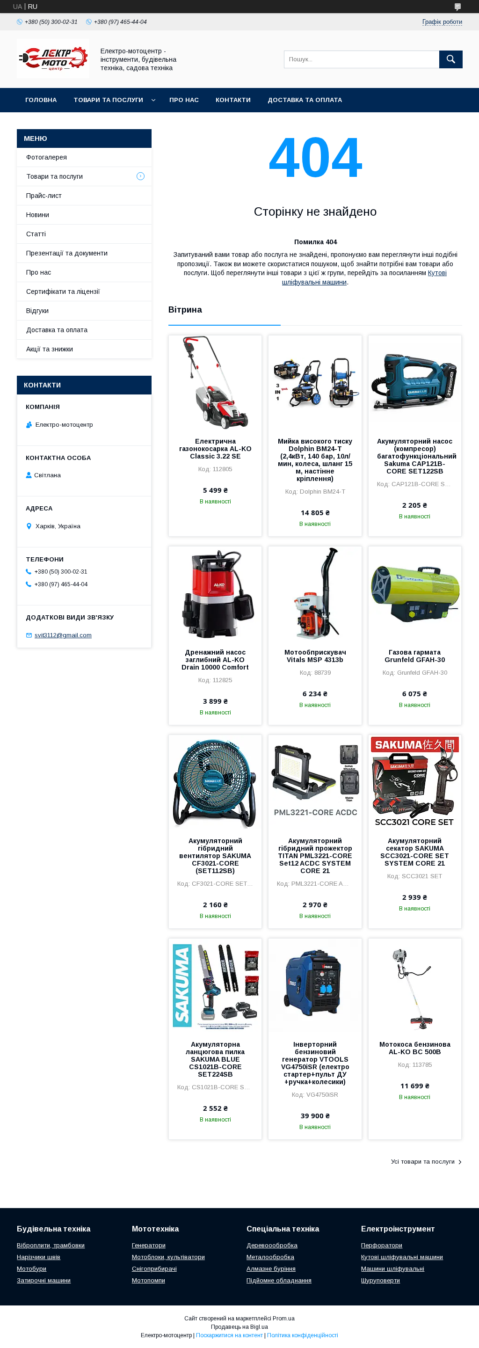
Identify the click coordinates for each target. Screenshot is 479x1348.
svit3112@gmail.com (63, 635)
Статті (36, 234)
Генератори (149, 1245)
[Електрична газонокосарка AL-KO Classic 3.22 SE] (215, 382)
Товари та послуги (108, 99)
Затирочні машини (44, 1280)
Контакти (233, 99)
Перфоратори (381, 1245)
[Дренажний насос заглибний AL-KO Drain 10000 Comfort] (215, 593)
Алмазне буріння (271, 1268)
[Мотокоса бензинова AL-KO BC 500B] (415, 985)
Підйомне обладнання (279, 1280)
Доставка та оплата (305, 99)
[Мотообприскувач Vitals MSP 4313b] (315, 593)
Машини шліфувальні (392, 1268)
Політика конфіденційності (302, 1335)
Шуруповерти (380, 1280)
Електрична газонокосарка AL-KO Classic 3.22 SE (215, 448)
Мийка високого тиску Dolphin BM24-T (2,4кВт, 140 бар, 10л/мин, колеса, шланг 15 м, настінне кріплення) (315, 459)
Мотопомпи (148, 1280)
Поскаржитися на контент (229, 1335)
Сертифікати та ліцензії (63, 291)
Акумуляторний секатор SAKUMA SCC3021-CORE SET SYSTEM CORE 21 (414, 852)
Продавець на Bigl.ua (239, 1327)
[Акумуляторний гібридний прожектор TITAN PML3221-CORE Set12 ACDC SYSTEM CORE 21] (315, 782)
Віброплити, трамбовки (51, 1245)
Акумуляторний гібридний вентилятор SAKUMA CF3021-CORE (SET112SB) (215, 855)
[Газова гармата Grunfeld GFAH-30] (415, 593)
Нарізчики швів (38, 1257)
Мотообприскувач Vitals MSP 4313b (315, 655)
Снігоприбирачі (154, 1268)
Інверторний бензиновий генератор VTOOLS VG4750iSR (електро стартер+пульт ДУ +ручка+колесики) (315, 1063)
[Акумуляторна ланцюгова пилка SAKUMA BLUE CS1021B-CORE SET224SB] (215, 985)
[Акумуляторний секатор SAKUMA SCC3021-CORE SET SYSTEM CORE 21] (415, 782)
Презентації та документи (67, 253)
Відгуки (37, 310)
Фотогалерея (46, 157)
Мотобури (31, 1268)
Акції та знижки (49, 349)
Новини (37, 215)
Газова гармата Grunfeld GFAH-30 (415, 655)
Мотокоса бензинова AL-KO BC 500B (414, 1048)
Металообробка (270, 1257)
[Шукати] (451, 59)
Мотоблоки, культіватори (168, 1257)
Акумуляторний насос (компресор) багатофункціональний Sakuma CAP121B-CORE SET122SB (415, 456)
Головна (41, 99)
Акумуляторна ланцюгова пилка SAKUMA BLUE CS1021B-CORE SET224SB (215, 1059)
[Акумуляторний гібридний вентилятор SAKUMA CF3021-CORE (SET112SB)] (215, 782)
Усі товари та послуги (423, 1161)
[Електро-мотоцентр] (53, 76)
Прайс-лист (44, 195)
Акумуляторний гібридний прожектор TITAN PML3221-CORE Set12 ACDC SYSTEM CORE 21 (315, 855)
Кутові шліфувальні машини (402, 1257)
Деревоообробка (272, 1245)
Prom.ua (284, 1318)
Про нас (184, 99)
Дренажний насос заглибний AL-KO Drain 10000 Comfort (215, 659)
